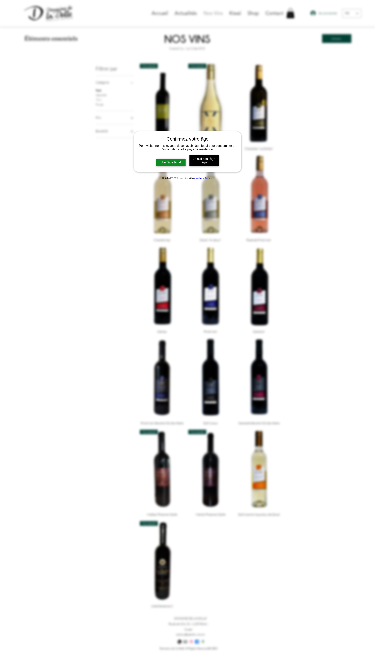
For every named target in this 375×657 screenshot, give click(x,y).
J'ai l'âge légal (171, 162)
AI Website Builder (203, 178)
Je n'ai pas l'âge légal (204, 160)
